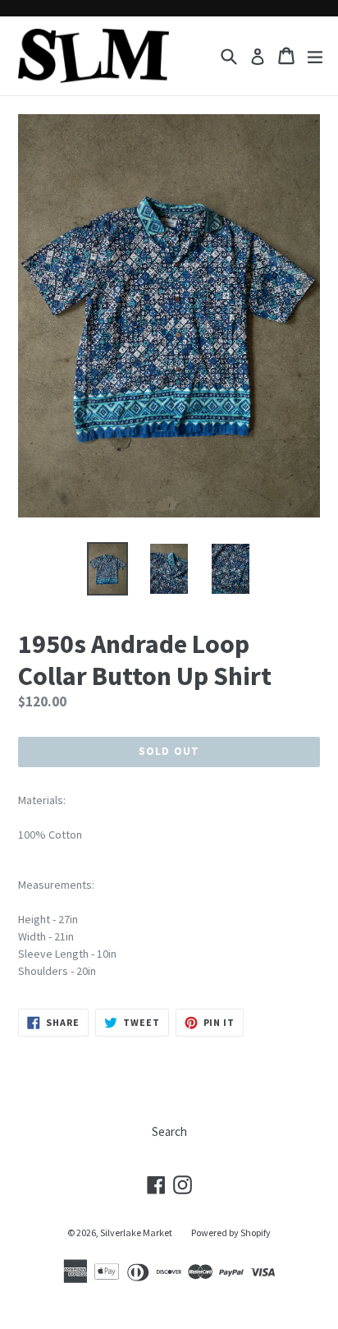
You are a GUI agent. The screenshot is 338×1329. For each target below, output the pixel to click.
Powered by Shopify (231, 1232)
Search (169, 1131)
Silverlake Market (136, 1232)
